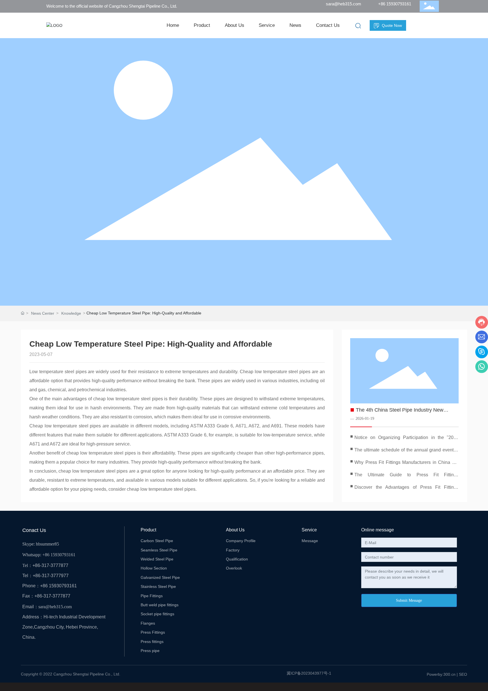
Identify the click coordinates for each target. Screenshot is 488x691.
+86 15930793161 (394, 3)
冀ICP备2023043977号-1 (309, 673)
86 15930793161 (60, 554)
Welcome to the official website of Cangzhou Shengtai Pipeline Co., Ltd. (111, 6)
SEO (463, 674)
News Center (42, 313)
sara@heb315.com (343, 3)
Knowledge (71, 313)
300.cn (449, 674)
